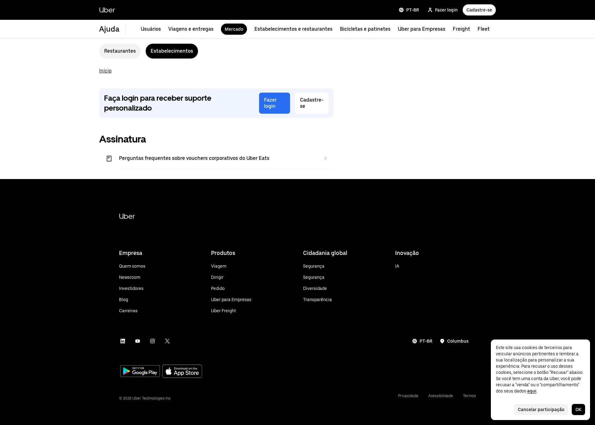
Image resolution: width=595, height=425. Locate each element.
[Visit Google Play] (140, 371)
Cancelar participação (541, 409)
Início (105, 71)
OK (578, 409)
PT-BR (412, 9)
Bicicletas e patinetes (365, 29)
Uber (107, 9)
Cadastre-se (479, 9)
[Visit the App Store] (182, 372)
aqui (531, 390)
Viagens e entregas (191, 29)
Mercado (234, 29)
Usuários (151, 29)
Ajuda (109, 28)
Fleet (484, 29)
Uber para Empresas (421, 29)
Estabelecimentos (172, 51)
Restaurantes (120, 51)
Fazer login (446, 9)
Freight (461, 29)
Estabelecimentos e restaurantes (293, 29)
